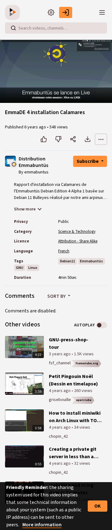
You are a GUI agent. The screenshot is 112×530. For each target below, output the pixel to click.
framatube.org (87, 363)
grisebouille (60, 400)
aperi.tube (83, 400)
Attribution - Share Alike (77, 241)
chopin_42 (58, 436)
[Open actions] (101, 139)
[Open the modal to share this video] (73, 139)
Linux (32, 267)
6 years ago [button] (35, 127)
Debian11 (67, 261)
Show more (25, 209)
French (63, 251)
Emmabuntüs (91, 261)
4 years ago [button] (60, 391)
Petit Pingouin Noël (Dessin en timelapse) (73, 380)
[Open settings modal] (51, 12)
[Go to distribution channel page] (13, 163)
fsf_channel (60, 363)
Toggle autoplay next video (101, 325)
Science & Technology (77, 231)
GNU (19, 267)
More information (42, 524)
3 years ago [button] (60, 354)
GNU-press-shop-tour (68, 343)
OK (97, 506)
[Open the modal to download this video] (87, 139)
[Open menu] (102, 12)
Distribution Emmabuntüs (33, 162)
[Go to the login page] (65, 12)
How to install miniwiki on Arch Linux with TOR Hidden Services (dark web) (74, 417)
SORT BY (57, 296)
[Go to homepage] (13, 12)
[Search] (13, 28)
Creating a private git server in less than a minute (72, 453)
